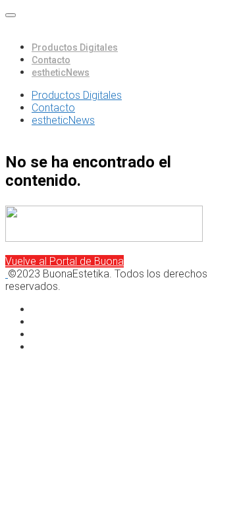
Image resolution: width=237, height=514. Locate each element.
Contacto (51, 60)
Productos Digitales (75, 47)
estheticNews (61, 72)
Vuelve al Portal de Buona (64, 261)
